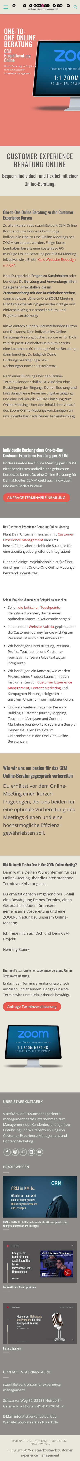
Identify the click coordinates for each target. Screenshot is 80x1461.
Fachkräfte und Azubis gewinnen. (19, 1287)
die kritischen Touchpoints (39, 607)
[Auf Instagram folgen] (15, 1152)
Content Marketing (46, 687)
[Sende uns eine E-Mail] (23, 1152)
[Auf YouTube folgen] (39, 1152)
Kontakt (41, 1441)
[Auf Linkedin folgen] (31, 1152)
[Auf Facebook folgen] (7, 1152)
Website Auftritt (41, 626)
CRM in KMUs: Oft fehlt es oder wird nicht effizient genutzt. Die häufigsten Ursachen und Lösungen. (35, 1224)
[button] (6, 7)
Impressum (58, 1441)
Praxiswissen (41, 1444)
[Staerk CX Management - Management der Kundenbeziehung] (41, 7)
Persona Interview (12, 1348)
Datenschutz (22, 1441)
